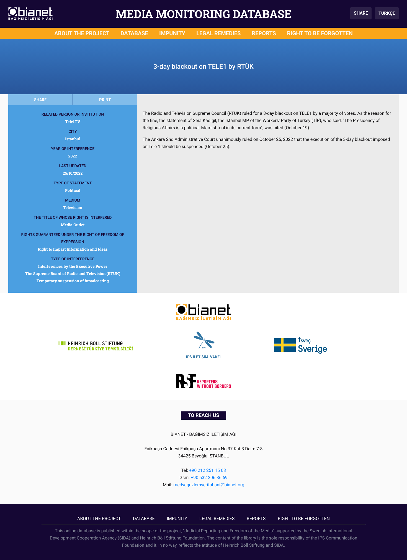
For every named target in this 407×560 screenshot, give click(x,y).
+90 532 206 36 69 (209, 477)
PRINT (105, 100)
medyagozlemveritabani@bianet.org (208, 484)
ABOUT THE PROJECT (81, 33)
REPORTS (264, 33)
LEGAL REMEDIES (218, 33)
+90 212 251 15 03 (207, 470)
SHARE (361, 13)
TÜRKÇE (386, 13)
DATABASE (134, 33)
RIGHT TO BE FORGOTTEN (320, 33)
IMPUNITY (172, 33)
